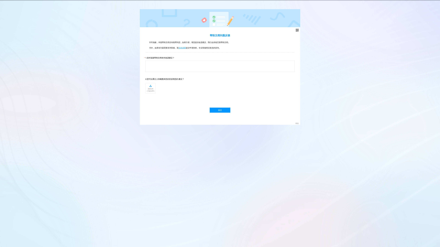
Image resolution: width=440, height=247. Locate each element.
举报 (297, 123)
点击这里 (182, 47)
